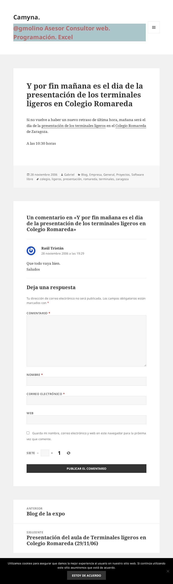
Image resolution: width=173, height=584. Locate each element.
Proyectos (123, 175)
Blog (84, 175)
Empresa (95, 175)
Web (30, 413)
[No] (168, 571)
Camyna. (26, 17)
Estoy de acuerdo (86, 575)
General (109, 175)
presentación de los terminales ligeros (74, 125)
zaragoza (122, 179)
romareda (90, 179)
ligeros (56, 179)
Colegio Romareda (130, 125)
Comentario (38, 313)
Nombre (35, 375)
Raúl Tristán (52, 248)
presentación (72, 179)
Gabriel (69, 175)
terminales (106, 179)
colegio (45, 179)
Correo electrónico (46, 394)
